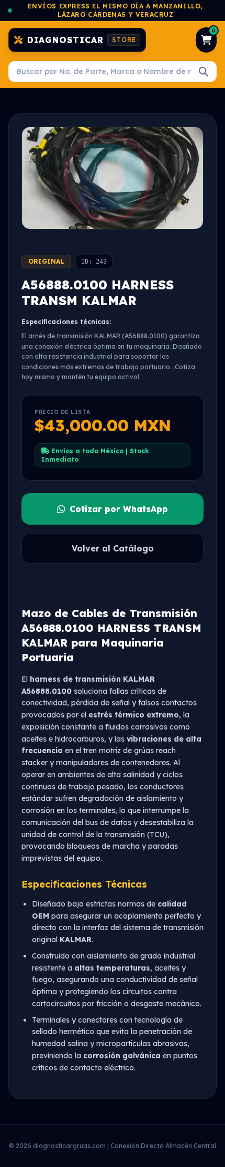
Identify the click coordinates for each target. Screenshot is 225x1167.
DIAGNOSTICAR (81, 40)
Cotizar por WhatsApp (119, 509)
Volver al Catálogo (113, 548)
